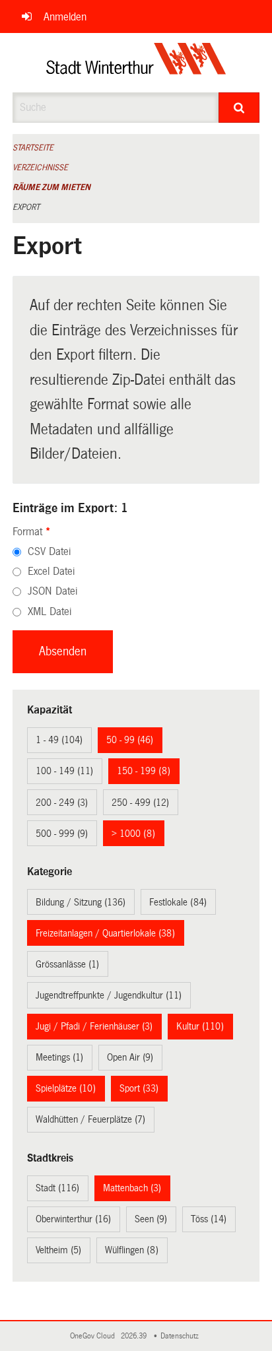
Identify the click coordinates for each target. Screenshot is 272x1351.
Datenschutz (181, 1336)
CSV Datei (49, 551)
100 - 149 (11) (64, 771)
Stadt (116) (57, 1188)
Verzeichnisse (40, 167)
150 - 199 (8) (143, 771)
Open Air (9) (130, 1057)
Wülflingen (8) (131, 1250)
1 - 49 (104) (59, 740)
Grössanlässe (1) (67, 964)
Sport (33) (138, 1088)
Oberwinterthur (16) (73, 1219)
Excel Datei (51, 571)
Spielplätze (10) (66, 1088)
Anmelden (65, 16)
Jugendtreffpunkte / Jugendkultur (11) (109, 995)
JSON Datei (52, 591)
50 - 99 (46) (129, 740)
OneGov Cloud (94, 1336)
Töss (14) (208, 1219)
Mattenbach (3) (132, 1188)
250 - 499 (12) (140, 802)
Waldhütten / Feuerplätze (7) (90, 1119)
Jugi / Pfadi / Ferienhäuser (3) (94, 1026)
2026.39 (135, 1336)
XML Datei (49, 611)
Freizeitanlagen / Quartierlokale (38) (105, 933)
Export (26, 207)
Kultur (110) (200, 1026)
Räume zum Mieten (51, 187)
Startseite (33, 147)
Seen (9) (151, 1219)
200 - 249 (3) (62, 802)
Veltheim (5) (58, 1250)
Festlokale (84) (178, 902)
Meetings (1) (59, 1057)
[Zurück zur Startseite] (136, 62)
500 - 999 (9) (62, 833)
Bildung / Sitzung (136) (80, 902)
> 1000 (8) (133, 833)
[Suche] (239, 107)
